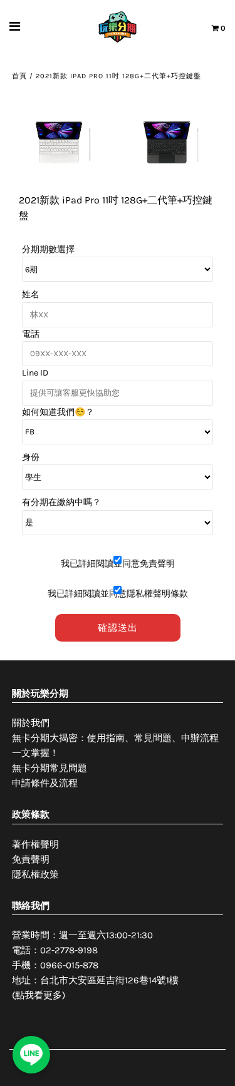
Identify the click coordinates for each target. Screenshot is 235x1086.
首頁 (19, 76)
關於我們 (31, 723)
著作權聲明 (35, 844)
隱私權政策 (35, 874)
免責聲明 (31, 859)
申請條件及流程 (45, 783)
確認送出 (118, 627)
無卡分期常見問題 (49, 768)
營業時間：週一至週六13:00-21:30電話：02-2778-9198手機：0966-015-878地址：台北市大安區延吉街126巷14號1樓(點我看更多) (95, 965)
